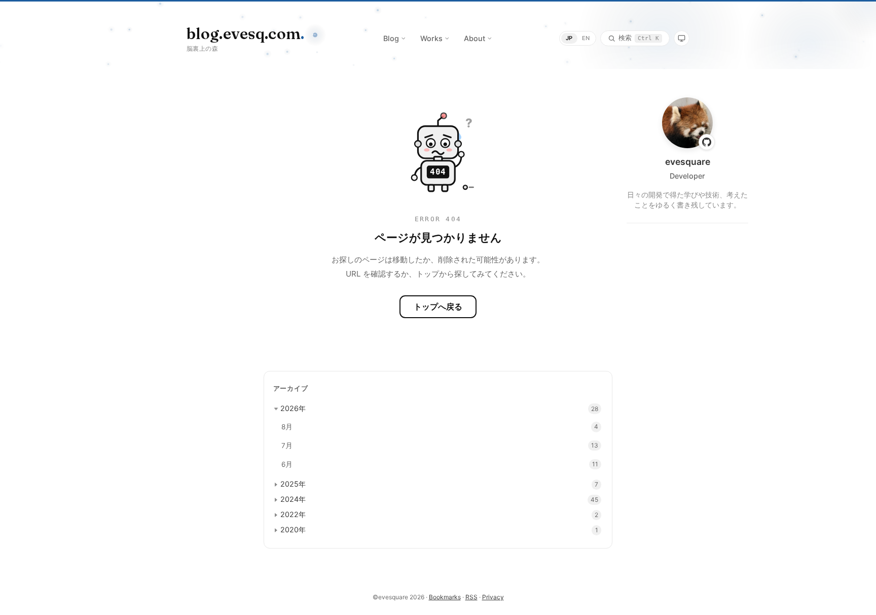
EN (586, 38)
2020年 (293, 529)
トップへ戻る (438, 306)
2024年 (293, 499)
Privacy (493, 597)
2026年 (293, 408)
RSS (471, 597)
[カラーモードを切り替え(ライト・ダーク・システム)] (681, 38)
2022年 (293, 514)
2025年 (293, 484)
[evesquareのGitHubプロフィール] (707, 142)
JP (569, 38)
